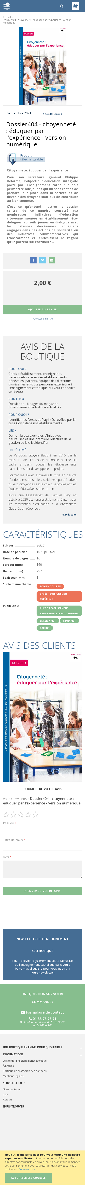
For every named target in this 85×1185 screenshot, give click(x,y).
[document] (43, 1168)
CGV (5, 1094)
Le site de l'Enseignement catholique (25, 1060)
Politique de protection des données (25, 1071)
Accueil (7, 17)
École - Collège (50, 586)
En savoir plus (27, 1169)
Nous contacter (12, 1089)
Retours (7, 1099)
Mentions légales (13, 1076)
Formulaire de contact (44, 1012)
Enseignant (48, 620)
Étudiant (69, 620)
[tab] (42, 645)
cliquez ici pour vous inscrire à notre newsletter (50, 970)
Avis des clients (39, 645)
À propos (8, 1066)
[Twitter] (42, 263)
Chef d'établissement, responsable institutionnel (59, 611)
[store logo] (29, 6)
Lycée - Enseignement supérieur (54, 596)
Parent (45, 628)
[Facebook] (33, 263)
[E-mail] (52, 263)
